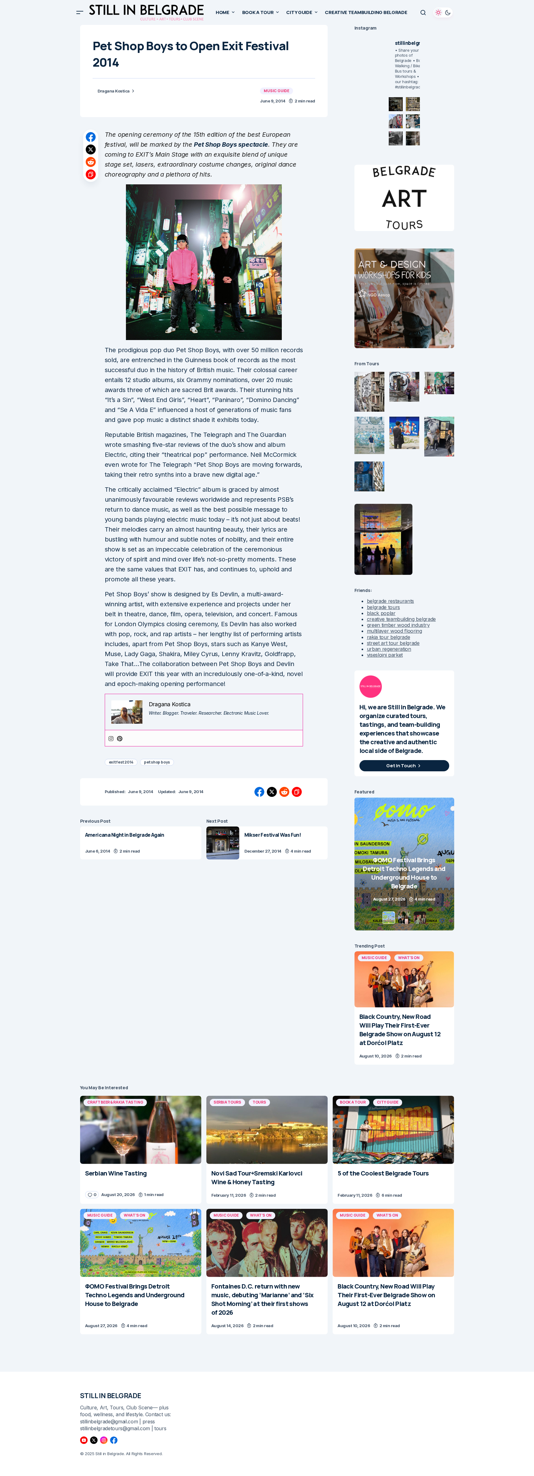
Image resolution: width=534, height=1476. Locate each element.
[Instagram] (111, 738)
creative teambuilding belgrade (401, 619)
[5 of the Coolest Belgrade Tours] (393, 1130)
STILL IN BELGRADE (111, 1395)
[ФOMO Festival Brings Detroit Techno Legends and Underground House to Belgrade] (140, 1243)
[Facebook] (114, 1440)
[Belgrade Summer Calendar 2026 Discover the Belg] (413, 104)
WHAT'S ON (409, 957)
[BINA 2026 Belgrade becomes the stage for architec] (413, 138)
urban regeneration (389, 649)
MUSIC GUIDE (276, 90)
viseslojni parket (385, 655)
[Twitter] (94, 1440)
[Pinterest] (120, 738)
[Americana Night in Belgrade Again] (140, 842)
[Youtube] (84, 1440)
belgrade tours (383, 607)
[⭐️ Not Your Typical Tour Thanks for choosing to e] (396, 121)
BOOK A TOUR (352, 1102)
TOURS (259, 1102)
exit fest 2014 (121, 762)
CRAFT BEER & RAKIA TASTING (115, 1102)
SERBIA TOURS (227, 1102)
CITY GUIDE (388, 1102)
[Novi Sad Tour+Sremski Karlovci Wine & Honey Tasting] (267, 1130)
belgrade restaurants (390, 601)
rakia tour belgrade (388, 637)
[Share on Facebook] (90, 137)
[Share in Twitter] (90, 149)
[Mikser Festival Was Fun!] (222, 842)
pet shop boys (157, 762)
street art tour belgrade (393, 643)
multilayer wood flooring (394, 631)
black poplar (381, 613)
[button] (79, 12)
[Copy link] (90, 174)
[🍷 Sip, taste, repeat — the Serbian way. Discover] (396, 104)
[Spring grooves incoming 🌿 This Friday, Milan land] (413, 121)
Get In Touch (401, 765)
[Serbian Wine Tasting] (404, 863)
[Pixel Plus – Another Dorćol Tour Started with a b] (396, 138)
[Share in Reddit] (90, 162)
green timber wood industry (398, 625)
